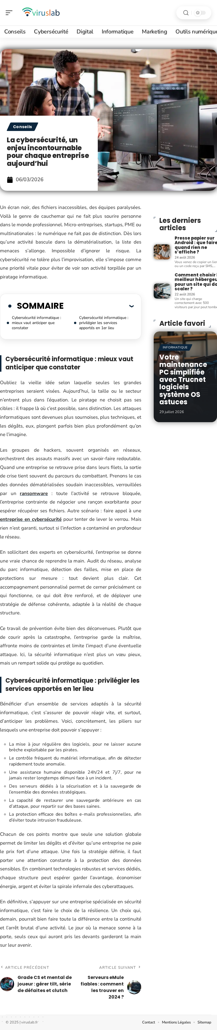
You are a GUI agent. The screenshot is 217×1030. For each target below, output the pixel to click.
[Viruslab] (40, 13)
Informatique (175, 347)
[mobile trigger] (10, 13)
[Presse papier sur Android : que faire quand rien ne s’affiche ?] (162, 251)
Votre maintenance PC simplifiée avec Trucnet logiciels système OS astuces (183, 379)
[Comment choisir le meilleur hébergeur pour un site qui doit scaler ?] (162, 291)
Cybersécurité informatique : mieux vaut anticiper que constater (36, 323)
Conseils (22, 127)
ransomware (34, 493)
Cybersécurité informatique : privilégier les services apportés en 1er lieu (103, 323)
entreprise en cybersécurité (31, 519)
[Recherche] (186, 13)
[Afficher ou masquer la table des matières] (99, 306)
